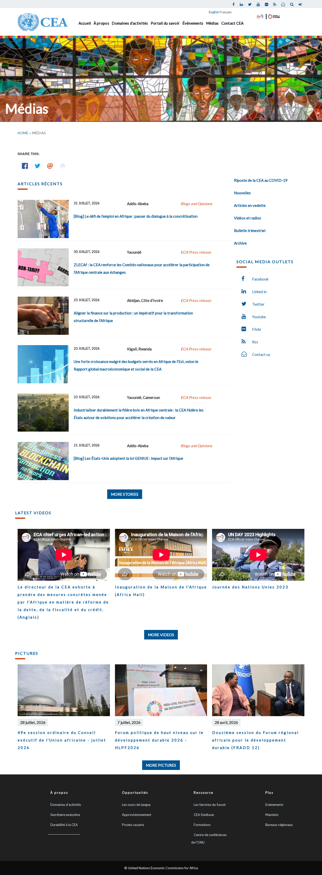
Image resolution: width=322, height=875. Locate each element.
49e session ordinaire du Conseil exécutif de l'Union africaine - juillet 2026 (62, 740)
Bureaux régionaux (279, 825)
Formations (202, 825)
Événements (193, 23)
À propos (101, 23)
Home (23, 133)
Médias (212, 23)
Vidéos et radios (247, 218)
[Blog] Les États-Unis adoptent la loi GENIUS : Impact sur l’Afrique (128, 458)
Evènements (274, 805)
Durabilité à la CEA (64, 825)
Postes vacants (133, 825)
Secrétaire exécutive (65, 815)
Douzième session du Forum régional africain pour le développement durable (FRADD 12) (255, 740)
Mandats (271, 815)
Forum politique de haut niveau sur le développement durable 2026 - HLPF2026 (159, 740)
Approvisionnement (136, 815)
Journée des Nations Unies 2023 (250, 587)
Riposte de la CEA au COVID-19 (261, 180)
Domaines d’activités (130, 23)
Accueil (84, 23)
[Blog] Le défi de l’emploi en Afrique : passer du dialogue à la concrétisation (135, 216)
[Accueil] (43, 21)
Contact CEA (232, 23)
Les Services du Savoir (210, 805)
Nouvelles (242, 193)
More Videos (161, 634)
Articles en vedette (250, 205)
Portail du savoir (165, 23)
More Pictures (161, 765)
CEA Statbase (204, 815)
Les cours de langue (136, 805)
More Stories (124, 494)
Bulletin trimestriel (249, 230)
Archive (240, 243)
